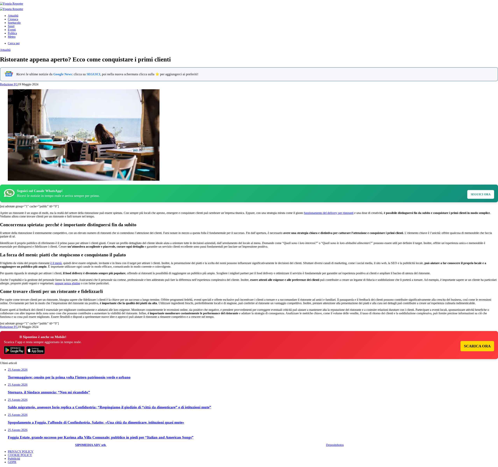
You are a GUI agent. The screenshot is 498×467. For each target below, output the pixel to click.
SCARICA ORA (477, 346)
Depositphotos (335, 445)
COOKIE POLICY (20, 455)
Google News (62, 74)
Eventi (12, 29)
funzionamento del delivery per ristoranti (328, 213)
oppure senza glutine (67, 283)
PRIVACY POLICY (20, 451)
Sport (11, 26)
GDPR (12, 462)
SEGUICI (93, 74)
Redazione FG (9, 84)
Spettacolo (14, 22)
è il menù (56, 263)
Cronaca (13, 19)
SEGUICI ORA (481, 194)
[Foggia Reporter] (11, 3)
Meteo (12, 36)
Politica (12, 33)
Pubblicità (14, 458)
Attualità (13, 15)
